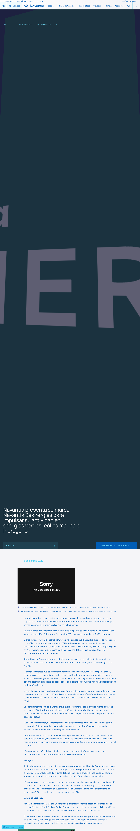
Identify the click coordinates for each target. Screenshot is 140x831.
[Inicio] (34, 5)
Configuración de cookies (14, 827)
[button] (52, 5)
